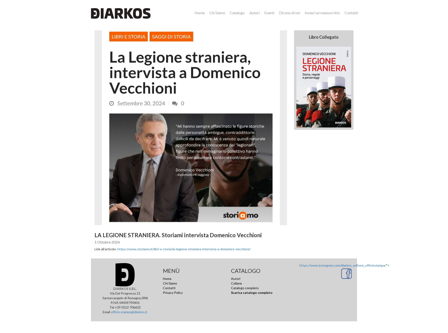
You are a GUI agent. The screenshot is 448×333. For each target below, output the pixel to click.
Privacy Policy (173, 293)
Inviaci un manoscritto (322, 12)
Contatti (351, 12)
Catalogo (237, 12)
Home (200, 12)
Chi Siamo (217, 12)
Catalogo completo (245, 288)
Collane (236, 283)
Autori (254, 12)
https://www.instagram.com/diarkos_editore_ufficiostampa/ (342, 265)
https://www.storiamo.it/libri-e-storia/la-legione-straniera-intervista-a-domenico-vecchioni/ (184, 249)
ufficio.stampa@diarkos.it (129, 312)
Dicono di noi (289, 12)
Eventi (269, 12)
